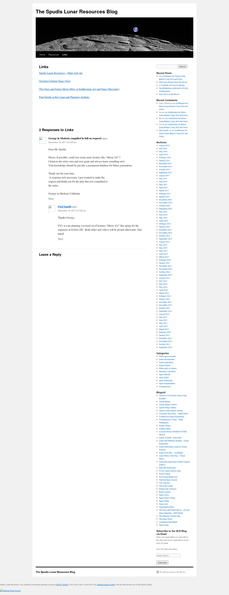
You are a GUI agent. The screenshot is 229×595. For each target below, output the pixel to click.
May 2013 (163, 323)
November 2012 (165, 341)
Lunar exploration (166, 362)
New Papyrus (164, 482)
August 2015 (164, 241)
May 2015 (163, 250)
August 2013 (164, 314)
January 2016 (164, 226)
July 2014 (163, 281)
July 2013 (163, 317)
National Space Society (168, 479)
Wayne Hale (164, 525)
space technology (166, 380)
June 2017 (163, 181)
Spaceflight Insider (166, 506)
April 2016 (163, 220)
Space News (164, 494)
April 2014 (163, 290)
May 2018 (163, 151)
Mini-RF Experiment (167, 467)
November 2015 (165, 232)
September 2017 (165, 172)
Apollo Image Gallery (167, 407)
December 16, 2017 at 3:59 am (62, 142)
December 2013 (165, 302)
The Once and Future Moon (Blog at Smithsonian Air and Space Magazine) (79, 89)
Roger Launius (165, 491)
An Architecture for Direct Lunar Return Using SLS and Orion (173, 106)
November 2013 (165, 305)
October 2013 (164, 308)
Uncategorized (164, 386)
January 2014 (164, 299)
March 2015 (164, 256)
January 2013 (164, 335)
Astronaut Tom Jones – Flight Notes (173, 413)
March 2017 (164, 190)
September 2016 (165, 208)
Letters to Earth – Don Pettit (170, 437)
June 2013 (163, 320)
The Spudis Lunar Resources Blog (77, 11)
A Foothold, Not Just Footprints (172, 85)
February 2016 (165, 223)
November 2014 (165, 268)
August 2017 (164, 175)
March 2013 (164, 329)
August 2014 (164, 277)
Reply (51, 198)
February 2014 (165, 296)
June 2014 (163, 284)
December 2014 (165, 265)
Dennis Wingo (165, 425)
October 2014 (164, 271)
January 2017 (164, 196)
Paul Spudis (64, 206)
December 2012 (165, 338)
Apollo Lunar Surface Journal (171, 410)
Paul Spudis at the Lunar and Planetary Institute (64, 97)
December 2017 (165, 163)
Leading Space (165, 428)
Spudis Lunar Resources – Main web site (60, 73)
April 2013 (163, 326)
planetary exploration (167, 371)
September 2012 (165, 347)
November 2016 (165, 202)
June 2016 (163, 214)
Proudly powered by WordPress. (173, 572)
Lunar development (166, 359)
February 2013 (165, 332)
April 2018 (163, 154)
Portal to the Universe (167, 488)
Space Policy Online (167, 497)
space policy (164, 377)
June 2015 (163, 247)
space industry (164, 374)
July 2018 (163, 148)
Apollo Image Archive (168, 404)
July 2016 (163, 211)
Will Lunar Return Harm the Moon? (173, 82)
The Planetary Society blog (169, 515)
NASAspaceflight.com (168, 476)
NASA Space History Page (170, 470)
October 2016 (164, 205)
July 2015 (163, 244)
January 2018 (164, 160)
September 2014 (165, 274)
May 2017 (163, 184)
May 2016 (163, 217)
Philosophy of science (168, 368)
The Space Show (166, 519)
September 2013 (165, 311)
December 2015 (165, 229)
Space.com (163, 503)
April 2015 (163, 253)
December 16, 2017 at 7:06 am (72, 210)
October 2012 (164, 344)
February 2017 (165, 193)
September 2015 (165, 238)
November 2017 (165, 166)
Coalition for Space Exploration (171, 416)
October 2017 (164, 169)
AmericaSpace (164, 401)
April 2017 (163, 187)
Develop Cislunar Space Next (54, 81)
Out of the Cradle (166, 485)
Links (64, 54)
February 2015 (165, 259)
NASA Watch (164, 473)
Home (42, 54)
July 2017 (163, 178)
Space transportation (167, 383)
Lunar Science (164, 365)
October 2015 (164, 235)
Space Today (164, 500)
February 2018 (165, 157)
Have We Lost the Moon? (169, 94)
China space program (167, 356)
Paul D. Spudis (62, 584)
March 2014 (164, 293)
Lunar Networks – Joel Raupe (171, 452)
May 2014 (163, 287)
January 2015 (164, 262)
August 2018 (164, 145)
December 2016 (165, 199)
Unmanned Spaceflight (168, 522)
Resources (53, 54)
